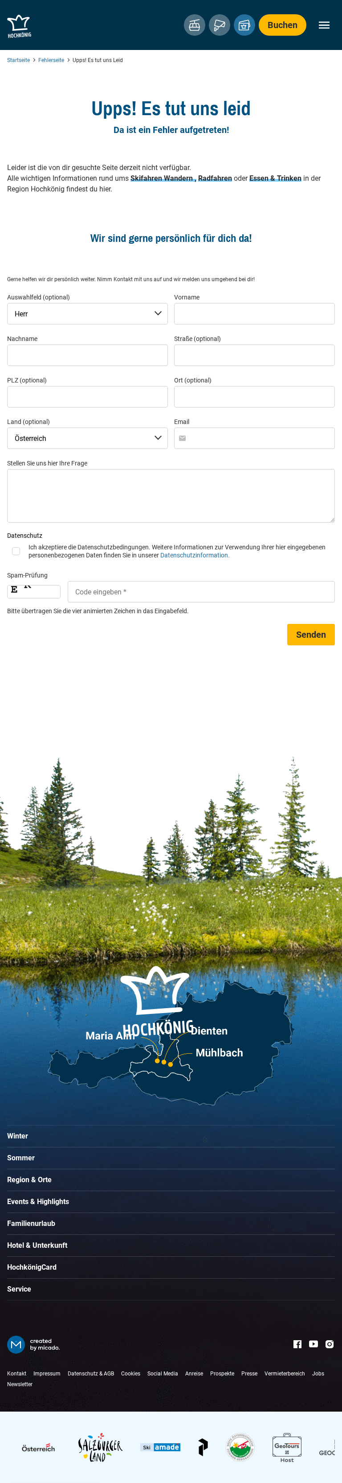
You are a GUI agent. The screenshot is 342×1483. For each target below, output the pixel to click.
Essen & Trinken (275, 178)
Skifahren (147, 178)
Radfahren (215, 178)
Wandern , (180, 178)
